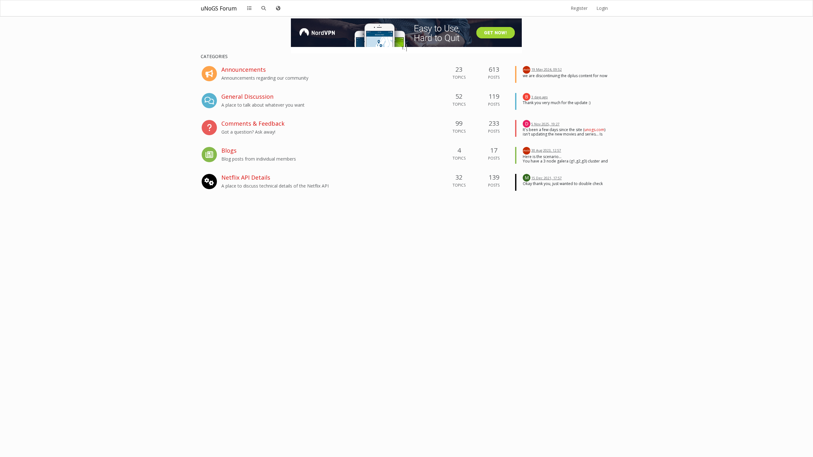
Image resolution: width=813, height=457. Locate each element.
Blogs (229, 150)
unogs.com (594, 129)
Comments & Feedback (253, 123)
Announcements (243, 69)
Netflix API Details (245, 177)
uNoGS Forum (219, 8)
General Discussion (247, 96)
